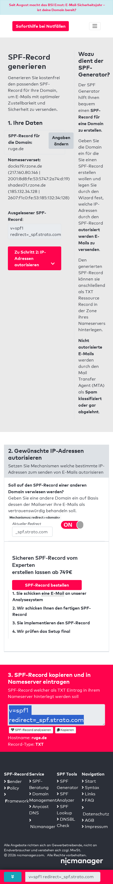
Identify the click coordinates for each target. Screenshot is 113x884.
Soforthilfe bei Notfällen (40, 26)
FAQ (89, 800)
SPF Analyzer (65, 797)
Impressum (96, 826)
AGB (89, 820)
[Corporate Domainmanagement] (82, 860)
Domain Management (43, 797)
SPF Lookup (64, 809)
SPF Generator (67, 784)
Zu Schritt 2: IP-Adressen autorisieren (30, 258)
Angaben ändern (61, 140)
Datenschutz (95, 813)
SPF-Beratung (39, 784)
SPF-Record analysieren (32, 730)
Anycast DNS (39, 809)
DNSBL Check (66, 822)
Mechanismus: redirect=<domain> (34, 517)
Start (90, 781)
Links (89, 793)
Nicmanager (42, 826)
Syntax (91, 787)
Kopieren (67, 730)
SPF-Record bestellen (47, 585)
